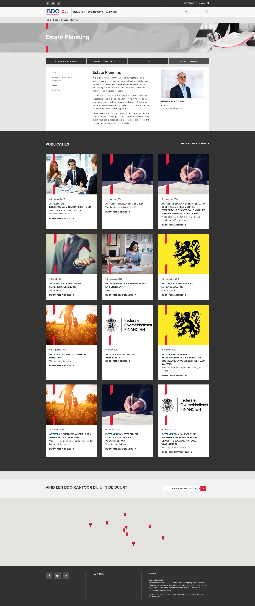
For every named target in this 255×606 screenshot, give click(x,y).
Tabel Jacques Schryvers (116, 444)
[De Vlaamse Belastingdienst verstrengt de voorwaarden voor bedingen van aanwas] (183, 324)
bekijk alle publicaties (193, 143)
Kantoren (98, 573)
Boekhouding (95, 11)
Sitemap (152, 573)
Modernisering (168, 290)
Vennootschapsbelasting (107, 61)
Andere (54, 85)
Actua (54, 72)
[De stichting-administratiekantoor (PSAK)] (71, 173)
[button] (125, 514)
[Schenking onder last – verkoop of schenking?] (71, 404)
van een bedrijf (56, 290)
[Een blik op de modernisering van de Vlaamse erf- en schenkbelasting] (183, 253)
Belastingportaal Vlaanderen (174, 447)
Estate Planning (189, 61)
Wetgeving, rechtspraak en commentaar (62, 79)
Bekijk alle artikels (60, 218)
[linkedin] (58, 2)
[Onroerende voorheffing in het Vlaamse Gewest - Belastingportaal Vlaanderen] (183, 404)
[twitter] (52, 2)
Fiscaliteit (79, 11)
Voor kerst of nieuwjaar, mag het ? (120, 207)
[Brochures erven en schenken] (127, 253)
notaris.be (109, 290)
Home (48, 19)
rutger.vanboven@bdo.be (172, 108)
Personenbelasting (66, 61)
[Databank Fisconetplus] (127, 324)
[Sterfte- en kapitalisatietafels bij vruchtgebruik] (127, 404)
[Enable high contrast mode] (208, 3)
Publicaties (200, 3)
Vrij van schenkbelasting (60, 360)
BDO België (189, 3)
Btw (148, 61)
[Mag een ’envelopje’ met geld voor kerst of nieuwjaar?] (127, 173)
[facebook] (47, 2)
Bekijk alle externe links (119, 294)
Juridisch (111, 11)
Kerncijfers (56, 90)
